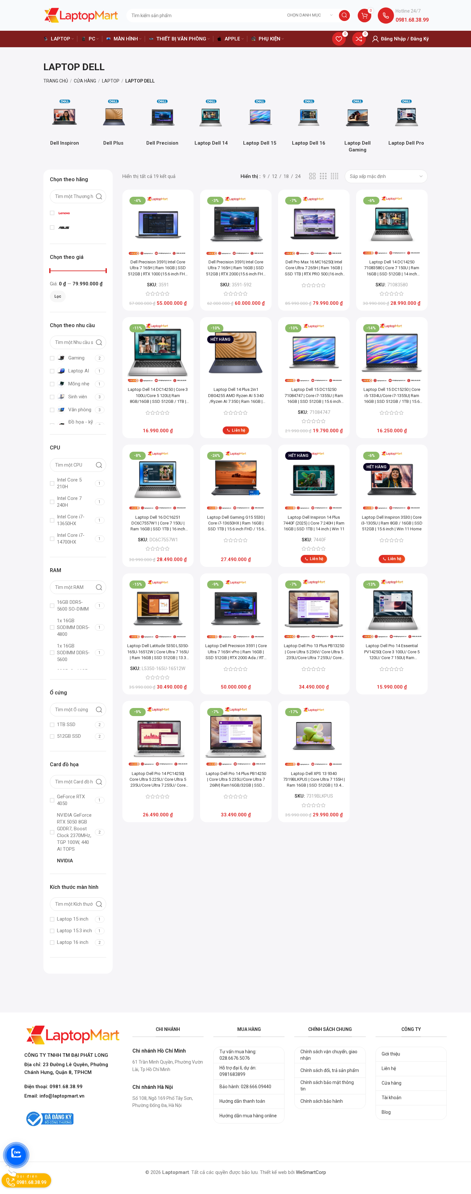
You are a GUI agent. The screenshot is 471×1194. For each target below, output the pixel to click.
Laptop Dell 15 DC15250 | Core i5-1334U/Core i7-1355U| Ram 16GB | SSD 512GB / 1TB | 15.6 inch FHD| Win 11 (392, 395)
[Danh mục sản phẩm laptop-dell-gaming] (357, 127)
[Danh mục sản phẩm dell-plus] (113, 124)
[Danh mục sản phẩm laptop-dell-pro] (406, 124)
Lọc (57, 296)
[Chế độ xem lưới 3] (323, 176)
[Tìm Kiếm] (344, 15)
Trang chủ (55, 80)
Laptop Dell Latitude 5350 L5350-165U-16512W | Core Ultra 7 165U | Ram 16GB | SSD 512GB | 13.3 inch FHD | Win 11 (158, 652)
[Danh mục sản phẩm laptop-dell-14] (211, 124)
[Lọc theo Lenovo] (77, 212)
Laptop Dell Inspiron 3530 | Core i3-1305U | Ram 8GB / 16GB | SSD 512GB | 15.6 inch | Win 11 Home (391, 523)
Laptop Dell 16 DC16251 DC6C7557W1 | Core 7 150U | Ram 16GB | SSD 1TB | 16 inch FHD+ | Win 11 (157, 523)
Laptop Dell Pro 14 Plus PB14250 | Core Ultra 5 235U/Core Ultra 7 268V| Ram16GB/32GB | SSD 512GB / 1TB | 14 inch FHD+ (236, 780)
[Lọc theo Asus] (77, 227)
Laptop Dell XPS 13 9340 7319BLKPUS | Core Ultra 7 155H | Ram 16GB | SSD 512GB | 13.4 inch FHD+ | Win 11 (314, 780)
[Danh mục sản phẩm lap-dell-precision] (162, 124)
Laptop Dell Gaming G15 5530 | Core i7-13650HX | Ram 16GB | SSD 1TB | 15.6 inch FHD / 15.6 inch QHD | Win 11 (236, 523)
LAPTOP (110, 80)
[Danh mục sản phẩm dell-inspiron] (64, 124)
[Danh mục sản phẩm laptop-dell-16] (308, 124)
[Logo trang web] (81, 15)
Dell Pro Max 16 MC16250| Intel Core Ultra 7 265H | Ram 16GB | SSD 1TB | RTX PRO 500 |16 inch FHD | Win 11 (314, 268)
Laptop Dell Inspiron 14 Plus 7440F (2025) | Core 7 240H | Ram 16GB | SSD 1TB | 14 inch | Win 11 (313, 523)
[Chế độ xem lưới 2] (312, 176)
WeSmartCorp (311, 1172)
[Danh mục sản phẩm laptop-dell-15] (260, 124)
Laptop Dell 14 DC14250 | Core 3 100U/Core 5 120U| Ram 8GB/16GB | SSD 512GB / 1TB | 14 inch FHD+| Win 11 (158, 395)
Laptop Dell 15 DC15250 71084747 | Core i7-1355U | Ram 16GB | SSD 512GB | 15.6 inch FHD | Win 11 (314, 395)
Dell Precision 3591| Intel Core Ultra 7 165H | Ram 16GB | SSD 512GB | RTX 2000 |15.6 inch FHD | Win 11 (236, 268)
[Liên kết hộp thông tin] (403, 15)
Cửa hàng (85, 80)
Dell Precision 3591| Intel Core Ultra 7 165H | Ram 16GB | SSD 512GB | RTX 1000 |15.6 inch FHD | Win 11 (158, 268)
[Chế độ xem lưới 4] (334, 176)
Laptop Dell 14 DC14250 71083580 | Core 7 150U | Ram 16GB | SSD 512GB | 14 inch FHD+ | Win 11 (391, 268)
